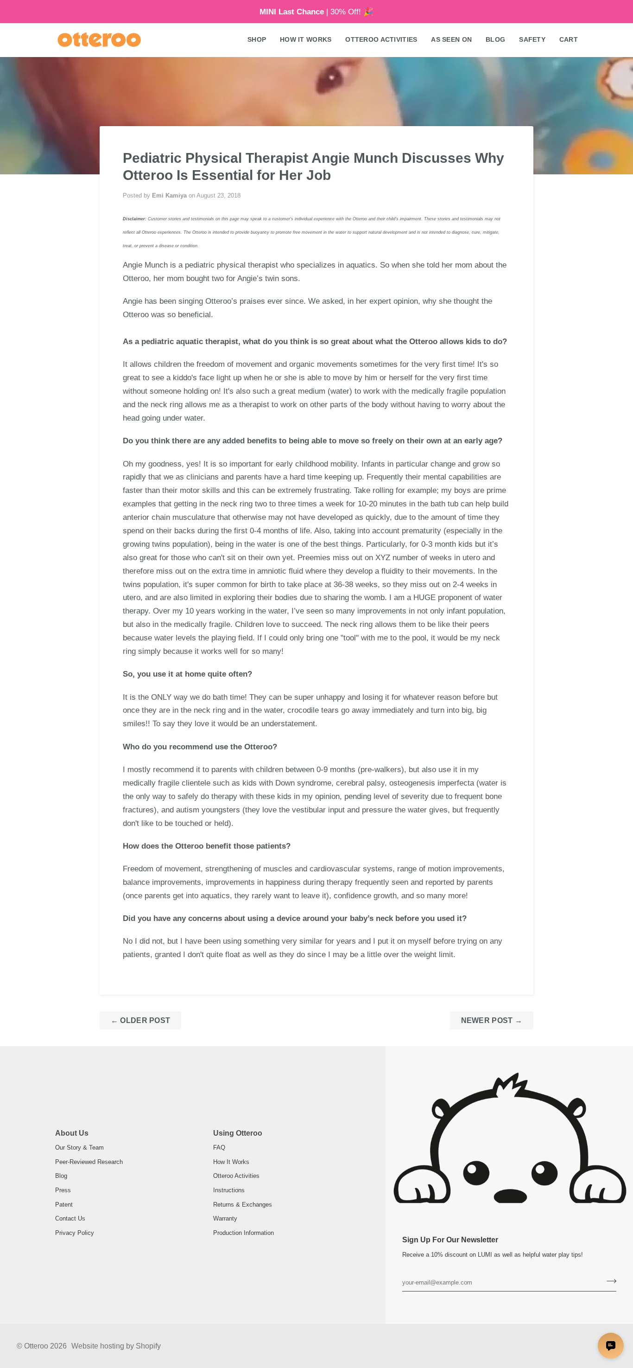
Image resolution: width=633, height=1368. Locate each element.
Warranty (225, 1218)
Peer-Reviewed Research (89, 1161)
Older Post (141, 1020)
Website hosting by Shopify (116, 1346)
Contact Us (70, 1218)
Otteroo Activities (236, 1175)
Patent (64, 1204)
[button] (257, 40)
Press (63, 1190)
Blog (61, 1175)
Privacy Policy (74, 1232)
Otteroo (36, 1346)
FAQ (219, 1147)
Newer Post (492, 1020)
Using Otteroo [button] (237, 1133)
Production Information (243, 1232)
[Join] (608, 1281)
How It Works (231, 1161)
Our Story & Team (79, 1147)
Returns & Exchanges (242, 1204)
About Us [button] (72, 1133)
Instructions (229, 1190)
